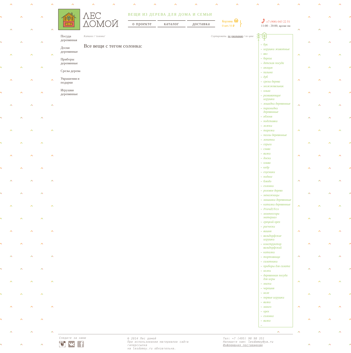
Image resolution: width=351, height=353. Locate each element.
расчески (269, 226)
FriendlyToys (271, 209)
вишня (267, 231)
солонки (268, 186)
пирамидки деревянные (270, 110)
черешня (268, 288)
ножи (267, 270)
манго (267, 306)
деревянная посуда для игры (275, 277)
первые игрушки (273, 297)
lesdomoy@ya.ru (260, 341)
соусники (269, 172)
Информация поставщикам (243, 345)
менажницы (271, 195)
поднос (267, 176)
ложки (267, 125)
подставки (270, 121)
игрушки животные (276, 49)
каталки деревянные (276, 204)
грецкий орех (271, 222)
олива (267, 162)
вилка (267, 320)
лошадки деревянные (276, 103)
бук (265, 44)
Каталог (88, 36)
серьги (267, 144)
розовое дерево (273, 190)
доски (267, 158)
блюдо (267, 181)
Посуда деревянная (69, 38)
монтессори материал (271, 215)
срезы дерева (271, 81)
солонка (268, 316)
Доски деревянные (69, 49)
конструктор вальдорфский (272, 245)
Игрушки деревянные (69, 92)
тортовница (271, 257)
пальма (268, 72)
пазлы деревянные (275, 135)
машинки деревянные (277, 199)
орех (266, 311)
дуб (265, 77)
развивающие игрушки (272, 97)
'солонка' (100, 36)
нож (266, 293)
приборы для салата (276, 266)
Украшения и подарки (70, 80)
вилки (267, 153)
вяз (265, 53)
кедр (266, 167)
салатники (270, 261)
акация (268, 67)
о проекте (142, 23)
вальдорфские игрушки (272, 237)
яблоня (267, 116)
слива (266, 149)
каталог (171, 23)
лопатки (269, 139)
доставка (201, 23)
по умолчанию (235, 36)
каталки (269, 252)
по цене (249, 36)
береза (267, 58)
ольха (266, 90)
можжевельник (273, 86)
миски (267, 283)
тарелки (268, 130)
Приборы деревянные (69, 61)
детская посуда (273, 63)
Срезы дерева (70, 70)
